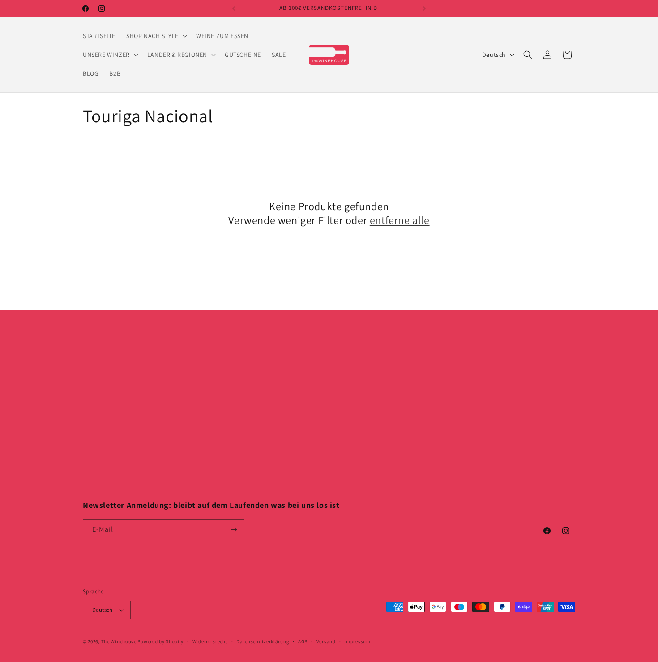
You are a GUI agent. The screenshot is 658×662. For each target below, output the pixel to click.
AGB (303, 641)
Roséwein (97, 402)
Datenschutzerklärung (363, 386)
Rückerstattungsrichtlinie (368, 433)
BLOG (214, 481)
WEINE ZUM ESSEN (233, 402)
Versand (326, 641)
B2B (212, 496)
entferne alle (400, 220)
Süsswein (96, 417)
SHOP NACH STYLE (233, 386)
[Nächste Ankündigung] (424, 8)
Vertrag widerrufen (358, 464)
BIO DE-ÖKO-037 (354, 449)
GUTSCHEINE (225, 449)
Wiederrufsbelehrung (361, 402)
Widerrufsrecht (210, 641)
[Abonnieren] (234, 529)
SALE (214, 464)
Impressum (347, 370)
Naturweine (99, 449)
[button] (156, 35)
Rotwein (95, 370)
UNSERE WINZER (230, 417)
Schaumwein (101, 433)
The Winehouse (119, 641)
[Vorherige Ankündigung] (234, 8)
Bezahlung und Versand (365, 417)
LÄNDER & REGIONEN (237, 433)
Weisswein (97, 386)
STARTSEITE (223, 370)
